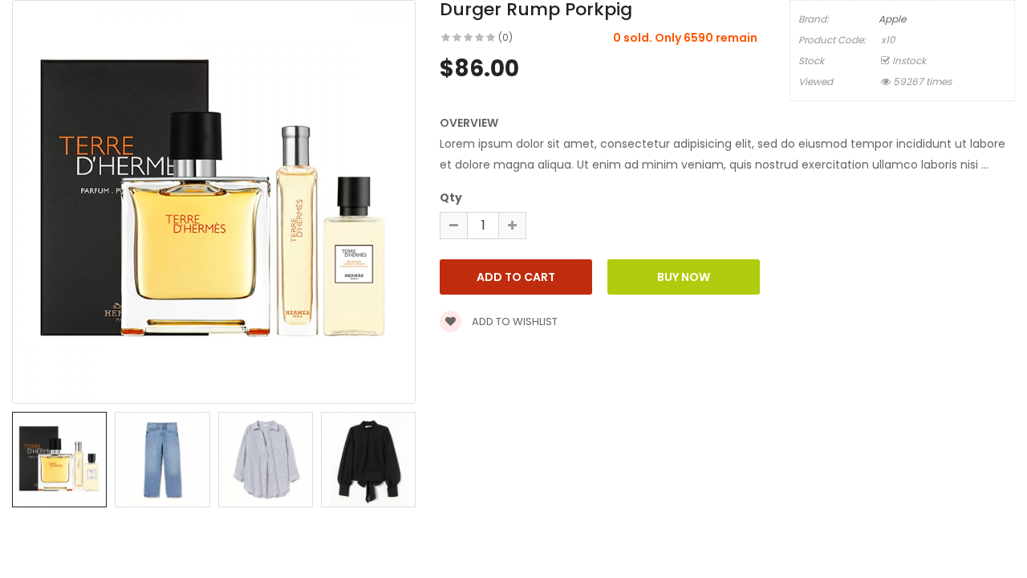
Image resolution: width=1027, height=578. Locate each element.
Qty (451, 197)
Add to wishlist (513, 321)
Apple (892, 19)
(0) (505, 37)
